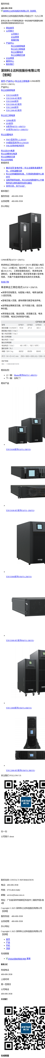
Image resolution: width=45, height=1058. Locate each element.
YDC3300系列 (12, 107)
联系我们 (10, 64)
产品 (8, 942)
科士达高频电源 (8, 90)
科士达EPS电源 (7, 151)
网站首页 (10, 28)
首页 (3, 81)
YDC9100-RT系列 (14, 98)
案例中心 (10, 61)
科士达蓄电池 (7, 135)
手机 (8, 945)
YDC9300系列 (12, 101)
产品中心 (10, 43)
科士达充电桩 (7, 160)
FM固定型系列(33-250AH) (17, 143)
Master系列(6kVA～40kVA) (25, 375)
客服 (28, 959)
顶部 (8, 948)
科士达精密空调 (8, 157)
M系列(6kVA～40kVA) (16, 126)
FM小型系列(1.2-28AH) (16, 140)
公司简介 (10, 31)
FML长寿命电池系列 (15, 146)
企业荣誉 (10, 58)
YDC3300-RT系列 (14, 110)
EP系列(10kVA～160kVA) (17, 129)
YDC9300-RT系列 (14, 104)
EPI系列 (9, 123)
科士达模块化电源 (9, 154)
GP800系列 (11, 120)
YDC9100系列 (12, 95)
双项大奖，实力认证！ (16, 186)
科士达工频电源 (22, 81)
